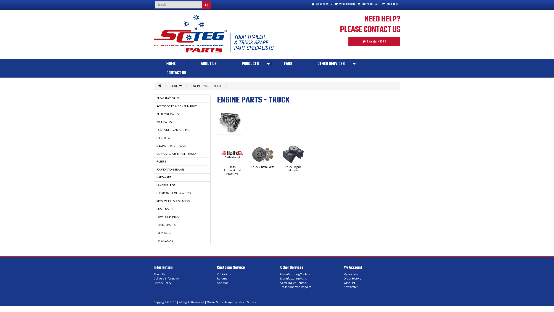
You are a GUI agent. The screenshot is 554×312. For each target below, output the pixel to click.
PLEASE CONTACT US (370, 30)
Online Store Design (220, 302)
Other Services (331, 64)
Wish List (349, 283)
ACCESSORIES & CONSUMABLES (177, 106)
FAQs (288, 64)
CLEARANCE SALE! (167, 98)
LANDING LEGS (166, 185)
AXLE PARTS (164, 122)
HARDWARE (163, 177)
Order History (352, 278)
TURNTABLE (163, 233)
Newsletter (351, 287)
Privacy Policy (162, 283)
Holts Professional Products (232, 170)
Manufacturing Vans (293, 278)
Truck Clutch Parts (262, 167)
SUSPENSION (165, 209)
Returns (222, 278)
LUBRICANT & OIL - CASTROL (174, 193)
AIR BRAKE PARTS (167, 114)
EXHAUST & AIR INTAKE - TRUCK (176, 154)
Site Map (223, 283)
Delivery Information (167, 278)
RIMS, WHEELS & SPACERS (173, 201)
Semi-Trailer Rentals (293, 283)
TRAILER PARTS (166, 225)
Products (250, 64)
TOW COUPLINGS (167, 217)
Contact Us (176, 73)
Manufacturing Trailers (295, 274)
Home (171, 64)
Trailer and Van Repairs (295, 287)
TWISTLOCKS (164, 240)
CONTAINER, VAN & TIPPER (173, 130)
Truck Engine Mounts (293, 168)
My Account (351, 274)
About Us (209, 64)
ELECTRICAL (163, 138)
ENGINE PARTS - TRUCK (206, 86)
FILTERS (161, 161)
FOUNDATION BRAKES (170, 169)
